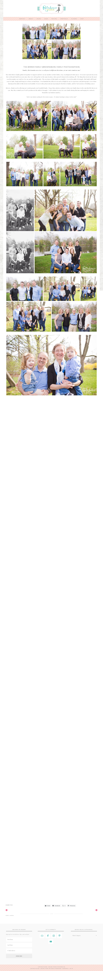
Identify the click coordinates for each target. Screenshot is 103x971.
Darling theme (52, 966)
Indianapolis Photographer (51, 8)
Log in (71, 968)
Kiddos (12, 915)
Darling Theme (44, 968)
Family (7, 915)
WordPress (65, 968)
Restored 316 (61, 966)
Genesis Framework (56, 968)
